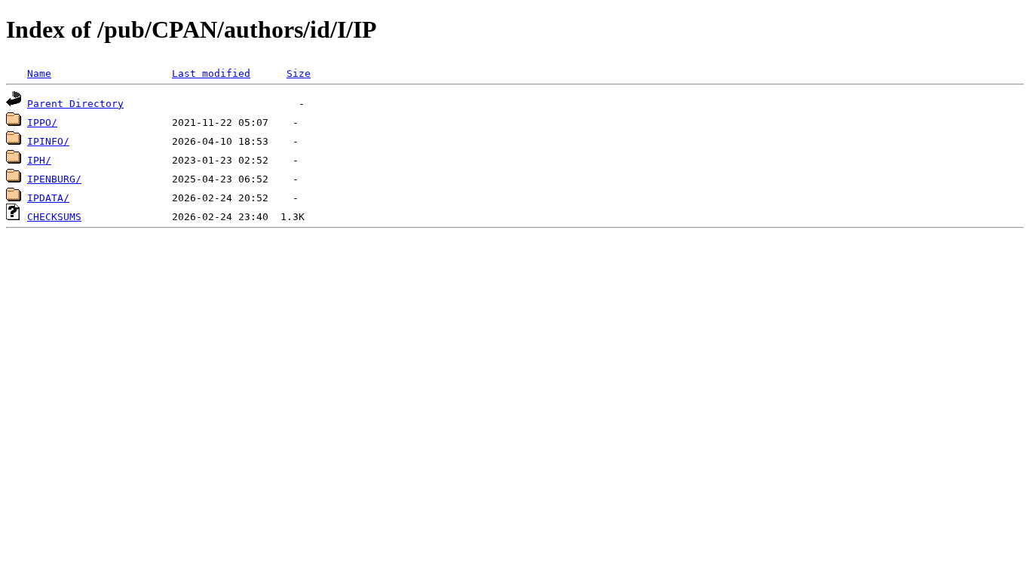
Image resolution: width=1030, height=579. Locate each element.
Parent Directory (75, 103)
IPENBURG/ (54, 179)
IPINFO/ (48, 141)
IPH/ (39, 160)
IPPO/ (42, 122)
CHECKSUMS (54, 216)
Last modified (211, 73)
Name (39, 73)
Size (299, 73)
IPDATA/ (48, 198)
